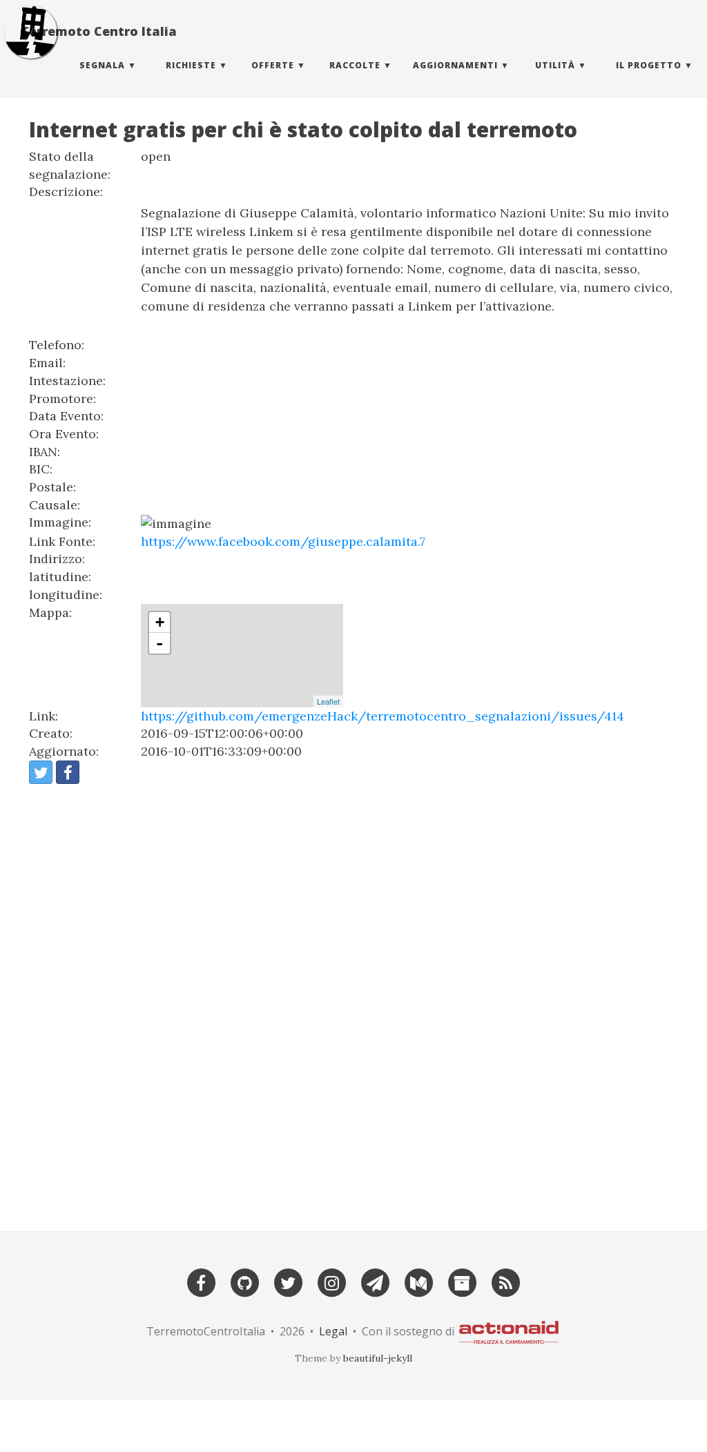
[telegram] (374, 1281)
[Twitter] (287, 1281)
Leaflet (328, 701)
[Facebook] (200, 1281)
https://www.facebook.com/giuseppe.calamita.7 (283, 541)
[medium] (418, 1281)
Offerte (272, 65)
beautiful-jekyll (377, 1358)
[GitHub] (244, 1281)
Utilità (555, 65)
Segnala (102, 65)
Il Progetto (648, 65)
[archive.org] (461, 1281)
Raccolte (354, 65)
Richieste (191, 65)
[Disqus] (353, 1001)
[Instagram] (331, 1281)
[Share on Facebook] (67, 772)
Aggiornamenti (455, 65)
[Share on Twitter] (40, 772)
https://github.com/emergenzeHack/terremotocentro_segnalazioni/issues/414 (382, 716)
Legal (333, 1331)
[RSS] (505, 1281)
